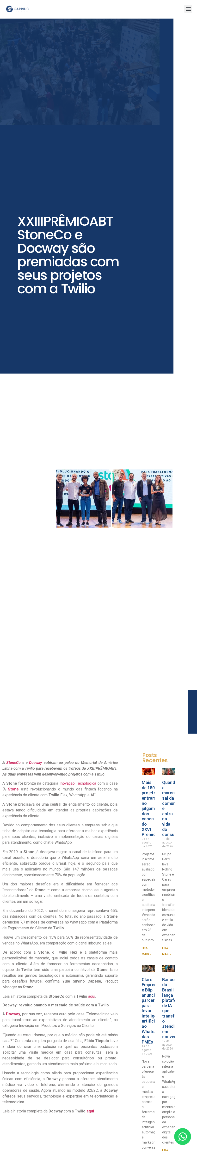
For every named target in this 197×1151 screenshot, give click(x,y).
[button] (188, 9)
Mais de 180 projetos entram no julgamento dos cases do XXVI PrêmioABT (153, 808)
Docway (35, 762)
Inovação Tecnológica (77, 783)
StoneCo (13, 762)
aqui (91, 996)
